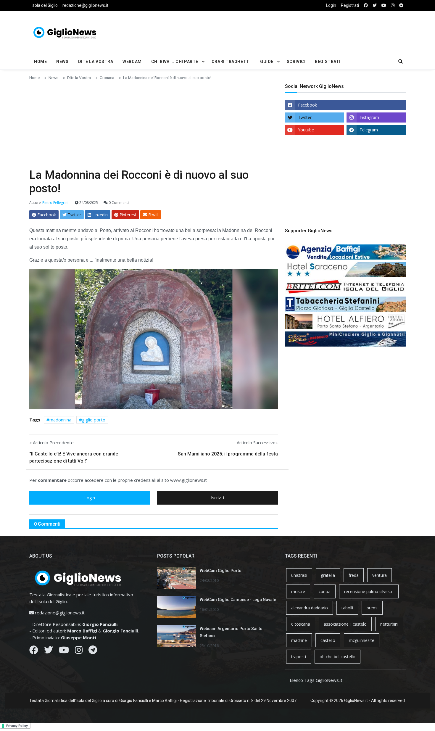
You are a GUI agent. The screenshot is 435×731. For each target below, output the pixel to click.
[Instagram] (79, 651)
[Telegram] (92, 651)
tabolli (347, 608)
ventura (379, 575)
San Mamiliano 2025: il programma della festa (228, 454)
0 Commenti (118, 202)
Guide (266, 61)
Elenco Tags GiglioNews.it (316, 680)
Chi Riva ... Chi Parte (174, 61)
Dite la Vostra (95, 61)
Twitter (305, 117)
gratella (328, 575)
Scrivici (296, 61)
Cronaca (107, 77)
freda (354, 575)
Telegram (369, 130)
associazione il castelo (345, 624)
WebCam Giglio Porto (220, 570)
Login (331, 5)
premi (372, 608)
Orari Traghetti (231, 61)
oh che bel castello (337, 656)
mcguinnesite (361, 640)
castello (327, 640)
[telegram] (401, 5)
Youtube (306, 130)
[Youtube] (64, 651)
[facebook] (365, 5)
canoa (325, 591)
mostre (298, 591)
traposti (298, 656)
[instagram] (393, 5)
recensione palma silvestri (369, 591)
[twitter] (374, 5)
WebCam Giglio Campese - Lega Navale (238, 599)
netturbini (389, 624)
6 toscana (300, 624)
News (62, 61)
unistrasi (299, 575)
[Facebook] (33, 651)
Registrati (350, 5)
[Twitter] (48, 651)
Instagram (369, 117)
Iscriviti (217, 497)
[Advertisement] (281, 31)
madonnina (60, 420)
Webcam (132, 61)
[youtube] (384, 5)
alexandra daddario (309, 608)
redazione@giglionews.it (85, 5)
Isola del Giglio (45, 5)
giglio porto (93, 420)
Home (40, 61)
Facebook (307, 105)
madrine (299, 640)
